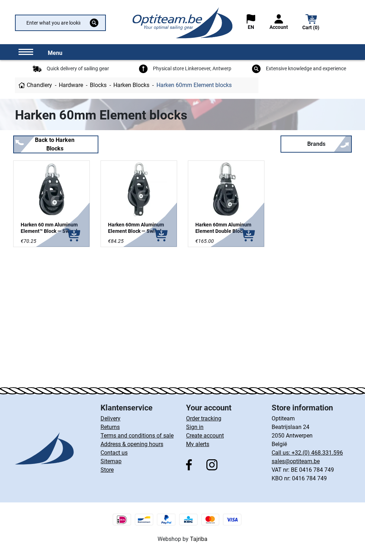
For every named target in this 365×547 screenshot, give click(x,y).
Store (107, 469)
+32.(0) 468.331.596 (317, 452)
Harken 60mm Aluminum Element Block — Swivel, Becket (136, 231)
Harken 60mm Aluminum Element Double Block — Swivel (223, 231)
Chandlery (39, 85)
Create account (205, 435)
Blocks (98, 85)
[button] (311, 23)
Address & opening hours (132, 444)
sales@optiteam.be (296, 461)
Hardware (71, 85)
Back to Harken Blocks (54, 144)
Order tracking (203, 418)
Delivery (110, 418)
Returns (110, 427)
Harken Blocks (131, 85)
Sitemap (111, 461)
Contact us (114, 452)
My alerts (197, 444)
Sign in (195, 427)
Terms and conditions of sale (137, 435)
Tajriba (198, 539)
